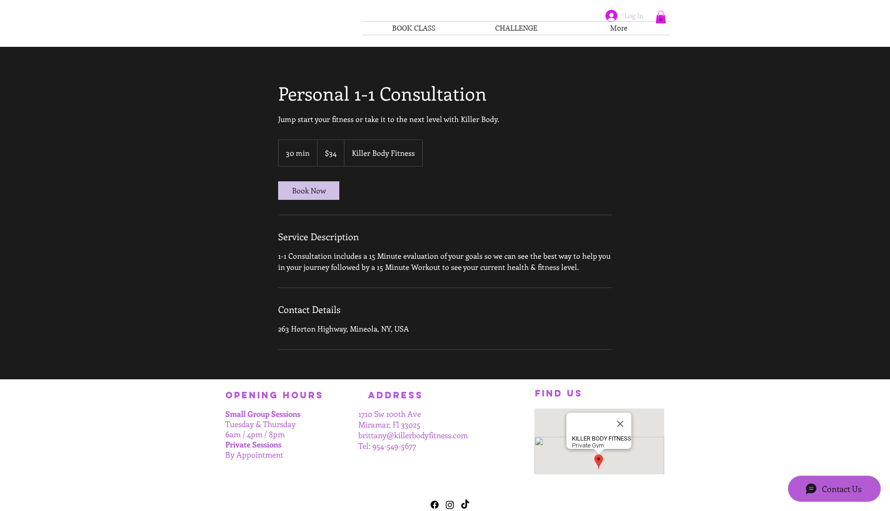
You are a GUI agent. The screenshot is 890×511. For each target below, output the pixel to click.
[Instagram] (450, 504)
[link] (308, 190)
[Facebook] (434, 504)
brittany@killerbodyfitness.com (413, 435)
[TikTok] (465, 504)
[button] (660, 17)
